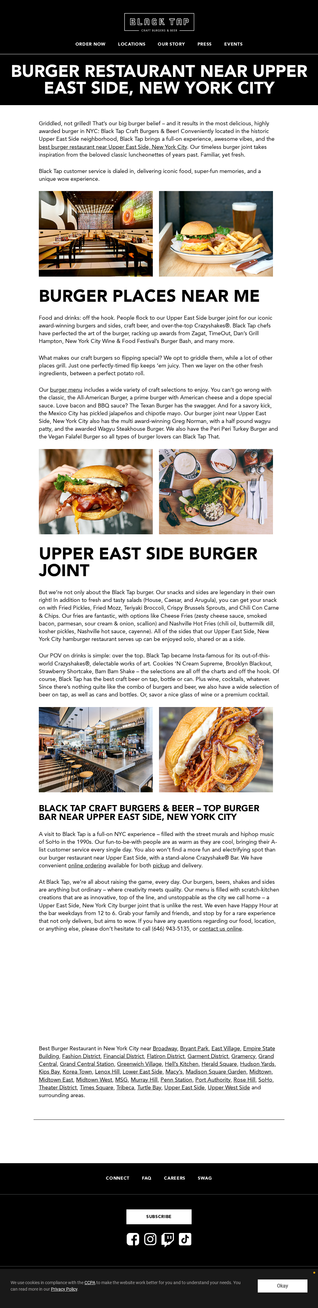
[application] (159, 1288)
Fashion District (81, 1056)
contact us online (220, 929)
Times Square (96, 1088)
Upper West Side (229, 1088)
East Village (225, 1049)
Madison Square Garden (216, 1072)
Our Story (171, 44)
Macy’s (174, 1072)
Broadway (165, 1049)
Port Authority (212, 1080)
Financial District (123, 1056)
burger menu (66, 390)
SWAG (205, 1178)
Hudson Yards (257, 1064)
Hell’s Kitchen (181, 1064)
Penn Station (176, 1080)
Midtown (260, 1072)
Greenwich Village (139, 1064)
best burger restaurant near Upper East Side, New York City (113, 147)
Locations (131, 44)
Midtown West (94, 1080)
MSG (121, 1080)
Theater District (58, 1088)
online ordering (87, 866)
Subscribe (159, 1217)
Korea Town (77, 1072)
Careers (174, 1178)
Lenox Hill (107, 1072)
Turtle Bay (149, 1088)
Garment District (208, 1056)
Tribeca (125, 1088)
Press (205, 44)
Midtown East (56, 1080)
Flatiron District (165, 1056)
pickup (161, 866)
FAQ (147, 1178)
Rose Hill (244, 1080)
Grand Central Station (87, 1064)
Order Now (90, 44)
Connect (117, 1178)
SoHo (265, 1080)
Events (233, 44)
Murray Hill (144, 1080)
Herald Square (219, 1064)
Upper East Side (184, 1088)
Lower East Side (142, 1072)
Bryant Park (194, 1049)
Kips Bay (49, 1072)
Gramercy (243, 1056)
